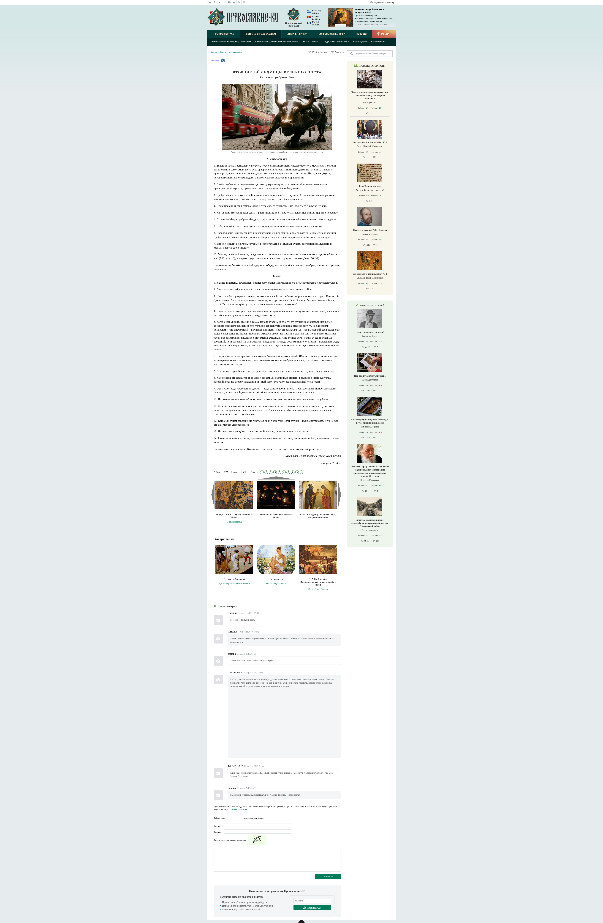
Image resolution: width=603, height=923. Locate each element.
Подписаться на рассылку (384, 2)
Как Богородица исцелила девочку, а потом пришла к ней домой (369, 421)
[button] (338, 25)
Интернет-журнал (297, 34)
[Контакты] (244, 2)
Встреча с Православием (261, 34)
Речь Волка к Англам (370, 186)
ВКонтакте (228, 817)
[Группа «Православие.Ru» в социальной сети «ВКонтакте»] (209, 2)
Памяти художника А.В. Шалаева (370, 230)
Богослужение (378, 42)
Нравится (215, 60)
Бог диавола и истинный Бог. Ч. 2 (370, 142)
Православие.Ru (239, 809)
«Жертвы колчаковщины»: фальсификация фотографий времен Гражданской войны (369, 523)
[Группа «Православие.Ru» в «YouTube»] (229, 2)
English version (315, 23)
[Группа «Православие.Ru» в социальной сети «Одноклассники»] (214, 2)
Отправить (328, 876)
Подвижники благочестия (336, 42)
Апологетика (261, 42)
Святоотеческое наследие (223, 42)
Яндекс (234, 817)
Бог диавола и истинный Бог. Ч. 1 (370, 273)
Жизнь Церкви (360, 42)
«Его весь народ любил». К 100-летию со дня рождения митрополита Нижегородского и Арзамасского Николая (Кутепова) (370, 471)
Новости (361, 34)
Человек (223, 52)
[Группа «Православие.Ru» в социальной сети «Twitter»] (219, 2)
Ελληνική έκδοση (316, 11)
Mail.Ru (240, 817)
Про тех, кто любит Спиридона (370, 375)
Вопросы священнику (332, 34)
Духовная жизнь (235, 52)
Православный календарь (293, 24)
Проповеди (246, 42)
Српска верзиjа (316, 17)
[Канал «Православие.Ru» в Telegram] (234, 2)
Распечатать (339, 52)
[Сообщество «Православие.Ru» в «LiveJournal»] (224, 2)
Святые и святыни (311, 42)
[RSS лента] (239, 2)
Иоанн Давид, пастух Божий (370, 332)
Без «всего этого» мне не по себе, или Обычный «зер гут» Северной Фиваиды (369, 95)
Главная (213, 52)
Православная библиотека (284, 42)
